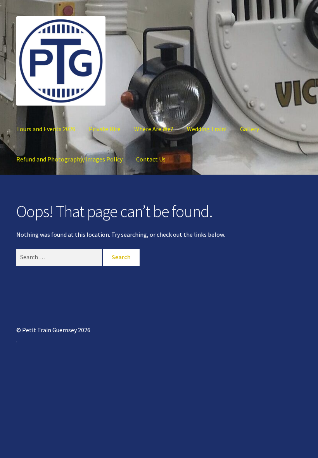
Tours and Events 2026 (45, 129)
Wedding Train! (206, 129)
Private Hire (105, 129)
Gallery (249, 129)
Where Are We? (153, 129)
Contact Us (151, 159)
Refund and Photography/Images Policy (69, 159)
